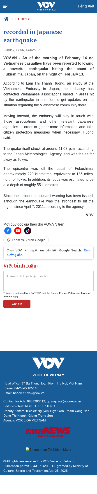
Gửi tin (17, 304)
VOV (90, 215)
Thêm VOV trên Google (28, 240)
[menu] (9, 6)
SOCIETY (22, 19)
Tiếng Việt (85, 6)
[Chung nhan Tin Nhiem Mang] (48, 449)
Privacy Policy (67, 293)
